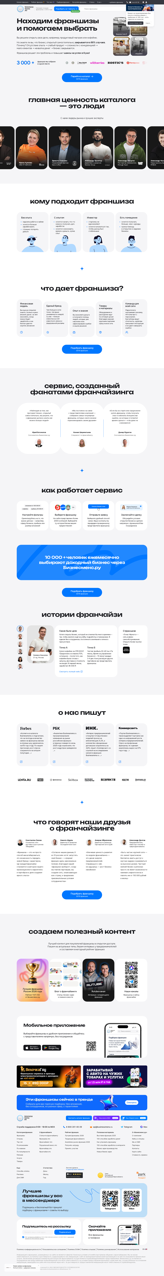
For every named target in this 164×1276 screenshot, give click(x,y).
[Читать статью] (21, 762)
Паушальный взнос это (48, 1145)
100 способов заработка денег (108, 1139)
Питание (20, 1155)
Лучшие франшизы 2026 (74, 1135)
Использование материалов (128, 1249)
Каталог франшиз (22, 2)
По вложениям (22, 1145)
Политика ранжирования (106, 1249)
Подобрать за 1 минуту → (66, 9)
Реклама (20, 1174)
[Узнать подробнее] (49, 1076)
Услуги (19, 1158)
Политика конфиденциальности (29, 1249)
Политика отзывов (88, 1249)
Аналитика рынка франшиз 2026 (77, 1142)
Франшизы (21, 1135)
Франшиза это (44, 1139)
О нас (99, 2)
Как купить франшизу (79, 2)
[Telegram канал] (134, 1118)
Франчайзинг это (45, 1142)
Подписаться (65, 1232)
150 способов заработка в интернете (111, 1145)
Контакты (135, 1148)
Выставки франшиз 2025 (106, 1135)
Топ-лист (50, 2)
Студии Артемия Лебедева (75, 1169)
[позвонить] (127, 2)
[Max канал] (106, 1118)
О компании (136, 1135)
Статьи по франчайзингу (48, 1135)
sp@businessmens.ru (102, 1127)
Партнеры (136, 1145)
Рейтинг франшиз (37, 2)
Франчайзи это (45, 1152)
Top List (20, 1142)
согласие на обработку (34, 1237)
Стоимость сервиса (139, 1155)
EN (144, 1249)
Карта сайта (136, 1152)
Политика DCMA (74, 1249)
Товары (20, 1161)
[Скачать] (32, 1048)
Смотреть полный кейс (69, 671)
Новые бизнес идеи (104, 1152)
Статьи (91, 2)
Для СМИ (20, 1177)
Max (145, 1127)
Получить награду (72, 1145)
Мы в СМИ (136, 1142)
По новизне (21, 1148)
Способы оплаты (23, 1171)
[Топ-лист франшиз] (82, 1102)
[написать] (130, 2)
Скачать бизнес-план (135, 23)
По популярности (23, 1152)
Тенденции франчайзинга (74, 1139)
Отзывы (20, 1139)
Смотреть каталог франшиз (79, 1118)
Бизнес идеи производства (107, 1148)
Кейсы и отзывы (138, 1139)
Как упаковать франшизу (106, 1142)
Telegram (128, 1127)
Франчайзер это (45, 1148)
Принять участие (71, 1148)
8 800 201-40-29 (74, 1127)
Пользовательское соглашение (54, 1249)
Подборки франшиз (63, 2)
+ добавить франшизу (116, 2)
